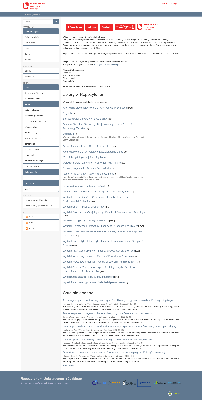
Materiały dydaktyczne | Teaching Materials (86, 157)
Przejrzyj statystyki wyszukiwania (39, 205)
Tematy (28, 59)
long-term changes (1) (34, 138)
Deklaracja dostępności (57, 383)
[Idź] (56, 21)
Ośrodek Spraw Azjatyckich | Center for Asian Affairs (92, 162)
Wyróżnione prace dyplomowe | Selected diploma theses (94, 282)
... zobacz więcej (32, 166)
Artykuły (67, 113)
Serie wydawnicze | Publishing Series (83, 186)
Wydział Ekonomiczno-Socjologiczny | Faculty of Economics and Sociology (104, 212)
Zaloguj (28, 70)
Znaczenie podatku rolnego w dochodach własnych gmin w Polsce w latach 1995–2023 (107, 313)
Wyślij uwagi (40, 383)
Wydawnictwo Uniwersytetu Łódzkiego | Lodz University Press (97, 191)
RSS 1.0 (32, 216)
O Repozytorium (75, 27)
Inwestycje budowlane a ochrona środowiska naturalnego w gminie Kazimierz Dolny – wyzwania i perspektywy (119, 326)
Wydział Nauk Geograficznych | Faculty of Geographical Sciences (99, 250)
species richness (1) (33, 149)
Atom (31, 228)
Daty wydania (31, 42)
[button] (163, 3)
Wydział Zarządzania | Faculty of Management (88, 276)
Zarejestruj (29, 76)
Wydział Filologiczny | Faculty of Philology (86, 220)
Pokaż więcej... (69, 365)
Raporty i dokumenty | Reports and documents (88, 173)
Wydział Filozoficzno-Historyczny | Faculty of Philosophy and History (100, 226)
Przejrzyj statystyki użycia (36, 199)
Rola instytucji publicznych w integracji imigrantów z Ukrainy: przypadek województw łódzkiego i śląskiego (118, 300)
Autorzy (28, 48)
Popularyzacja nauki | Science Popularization (87, 168)
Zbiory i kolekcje (32, 37)
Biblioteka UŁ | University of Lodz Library (85, 118)
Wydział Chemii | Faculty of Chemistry (84, 206)
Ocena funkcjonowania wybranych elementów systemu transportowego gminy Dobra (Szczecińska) (114, 352)
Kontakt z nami (27, 383)
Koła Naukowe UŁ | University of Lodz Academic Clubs (93, 151)
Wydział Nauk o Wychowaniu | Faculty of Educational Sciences (97, 256)
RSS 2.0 (32, 222)
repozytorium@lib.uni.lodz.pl (106, 64)
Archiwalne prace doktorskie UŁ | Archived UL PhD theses (95, 107)
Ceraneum (68, 133)
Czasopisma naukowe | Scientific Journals (86, 146)
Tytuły (27, 54)
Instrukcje (92, 27)
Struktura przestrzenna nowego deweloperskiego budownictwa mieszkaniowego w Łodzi (108, 339)
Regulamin (106, 27)
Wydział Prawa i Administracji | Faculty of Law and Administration (98, 261)
